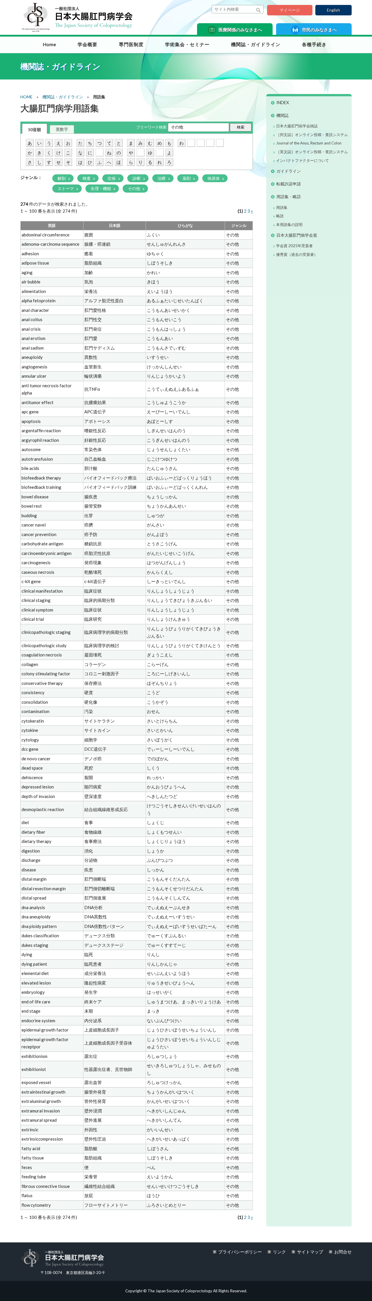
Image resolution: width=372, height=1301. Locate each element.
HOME (26, 96)
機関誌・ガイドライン (255, 44)
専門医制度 (131, 44)
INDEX (282, 102)
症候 (112, 178)
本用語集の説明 (289, 224)
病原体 (214, 178)
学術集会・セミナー (187, 44)
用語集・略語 (288, 196)
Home (49, 44)
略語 (280, 215)
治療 (162, 178)
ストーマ (66, 188)
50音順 (34, 129)
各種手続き (314, 44)
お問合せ (343, 1251)
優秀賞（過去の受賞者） (297, 254)
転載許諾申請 (288, 183)
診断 (137, 178)
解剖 (62, 178)
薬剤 (187, 178)
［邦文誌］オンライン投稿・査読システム (312, 134)
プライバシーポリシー (240, 1251)
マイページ (290, 10)
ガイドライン (288, 171)
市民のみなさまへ (319, 29)
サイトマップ (310, 1251)
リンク (279, 1251)
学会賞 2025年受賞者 (294, 245)
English (333, 10)
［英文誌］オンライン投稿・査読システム (312, 151)
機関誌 (282, 115)
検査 (87, 178)
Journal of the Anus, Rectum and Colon (308, 143)
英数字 (62, 129)
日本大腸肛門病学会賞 (296, 235)
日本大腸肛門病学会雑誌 (297, 126)
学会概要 (87, 44)
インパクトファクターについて (302, 160)
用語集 (281, 207)
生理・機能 (101, 188)
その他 (134, 188)
